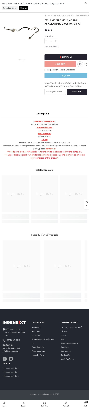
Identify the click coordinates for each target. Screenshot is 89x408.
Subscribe (77, 91)
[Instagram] (11, 359)
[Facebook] (5, 359)
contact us (51, 148)
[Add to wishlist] (80, 64)
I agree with (52, 70)
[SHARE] (85, 64)
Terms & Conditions (67, 70)
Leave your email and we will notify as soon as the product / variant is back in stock (65, 85)
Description (43, 113)
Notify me (67, 57)
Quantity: (48, 36)
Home (47, 15)
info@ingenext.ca (10, 351)
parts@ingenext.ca (11, 348)
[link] (15, 217)
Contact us (8, 345)
